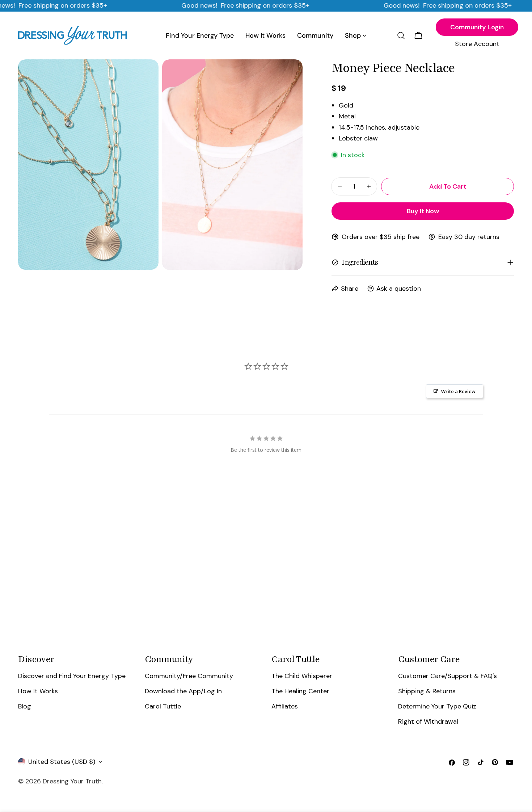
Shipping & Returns (427, 691)
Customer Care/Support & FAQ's (447, 676)
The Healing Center (300, 691)
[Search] (401, 35)
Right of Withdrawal (428, 722)
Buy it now (423, 211)
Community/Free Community (189, 676)
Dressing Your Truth (72, 781)
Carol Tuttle (163, 706)
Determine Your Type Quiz (437, 706)
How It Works (38, 691)
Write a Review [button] (458, 391)
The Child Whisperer (301, 676)
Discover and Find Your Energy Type (72, 676)
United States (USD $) (61, 761)
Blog (24, 706)
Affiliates (284, 706)
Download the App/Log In (183, 691)
